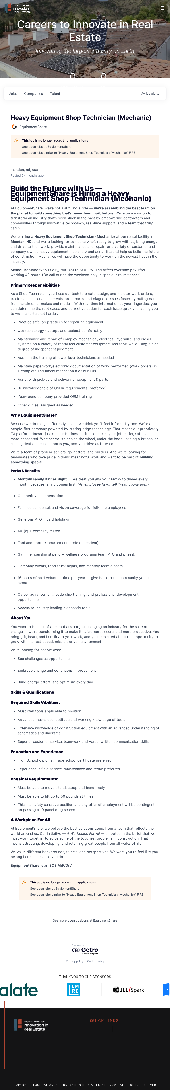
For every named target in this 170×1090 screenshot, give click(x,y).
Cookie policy (95, 961)
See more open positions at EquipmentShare (85, 920)
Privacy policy (75, 961)
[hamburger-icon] (163, 8)
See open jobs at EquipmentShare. (47, 146)
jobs (13, 93)
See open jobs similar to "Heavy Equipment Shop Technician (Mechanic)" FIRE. (79, 152)
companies (33, 93)
